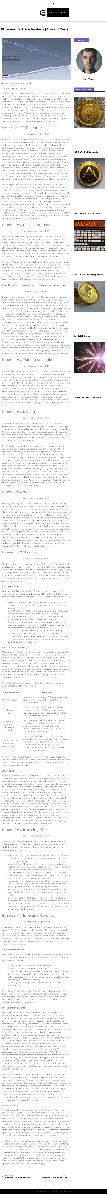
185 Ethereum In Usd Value (87, 213)
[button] (53, 3)
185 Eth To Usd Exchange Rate (88, 275)
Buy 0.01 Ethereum (83, 336)
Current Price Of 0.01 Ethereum (89, 397)
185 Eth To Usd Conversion (86, 152)
